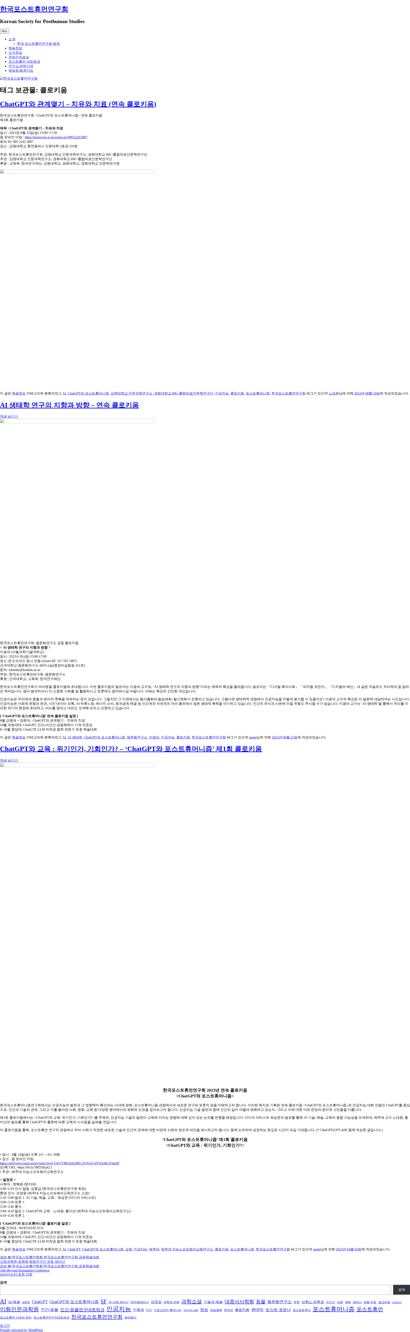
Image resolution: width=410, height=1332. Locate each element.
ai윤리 (26, 1302)
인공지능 (222, 393)
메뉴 (4, 31)
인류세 (138, 1310)
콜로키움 (237, 393)
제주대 (154, 1249)
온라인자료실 (19, 57)
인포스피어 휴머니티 (168, 1310)
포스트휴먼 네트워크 (24, 61)
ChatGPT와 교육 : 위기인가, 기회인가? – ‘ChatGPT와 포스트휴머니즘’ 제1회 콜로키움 (131, 749)
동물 (260, 1301)
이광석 (154, 737)
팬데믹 (257, 1309)
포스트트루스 (302, 1310)
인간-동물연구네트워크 (82, 1309)
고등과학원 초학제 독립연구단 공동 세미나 (32, 1261)
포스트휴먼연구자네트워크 (51, 1317)
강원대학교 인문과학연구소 (131, 393)
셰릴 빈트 (370, 1302)
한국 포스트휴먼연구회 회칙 (38, 43)
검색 (3, 1282)
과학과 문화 (171, 1302)
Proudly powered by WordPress (21, 1330)
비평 (340, 1302)
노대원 (334, 393)
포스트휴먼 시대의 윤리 (16, 1317)
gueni (252, 737)
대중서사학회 (239, 1301)
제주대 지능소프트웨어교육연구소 (187, 1249)
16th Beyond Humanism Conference (25, 1270)
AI (64, 393)
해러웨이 (130, 1317)
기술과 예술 (213, 1302)
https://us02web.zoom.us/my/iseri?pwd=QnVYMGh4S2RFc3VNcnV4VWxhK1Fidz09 (59, 1163)
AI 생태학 (74, 737)
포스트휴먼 (369, 1309)
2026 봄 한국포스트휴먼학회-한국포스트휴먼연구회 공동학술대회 (49, 1257)
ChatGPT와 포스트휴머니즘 (88, 393)
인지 (149, 1310)
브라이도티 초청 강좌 (16, 1274)
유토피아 (397, 1302)
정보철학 (216, 1310)
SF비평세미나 (139, 1302)
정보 (204, 1309)
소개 (12, 39)
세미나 (357, 1302)
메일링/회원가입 (21, 70)
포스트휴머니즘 (258, 393)
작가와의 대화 (190, 1310)
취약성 (228, 1310)
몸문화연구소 (137, 737)
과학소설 (191, 1301)
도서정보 (15, 52)
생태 (348, 1302)
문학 (297, 1302)
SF (104, 1301)
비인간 (330, 1302)
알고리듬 (384, 1302)
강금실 (156, 1302)
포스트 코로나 (278, 1309)
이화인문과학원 (19, 1309)
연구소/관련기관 (21, 66)
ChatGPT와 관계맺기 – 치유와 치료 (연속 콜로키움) (78, 104)
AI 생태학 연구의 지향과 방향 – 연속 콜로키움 (69, 405)
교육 (128, 1249)
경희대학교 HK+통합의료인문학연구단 (183, 393)
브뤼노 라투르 (313, 1302)
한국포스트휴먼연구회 (34, 9)
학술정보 (15, 48)
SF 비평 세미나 (118, 1302)
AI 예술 (14, 1302)
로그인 (5, 1326)
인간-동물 (49, 1309)
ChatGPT (74, 1249)
